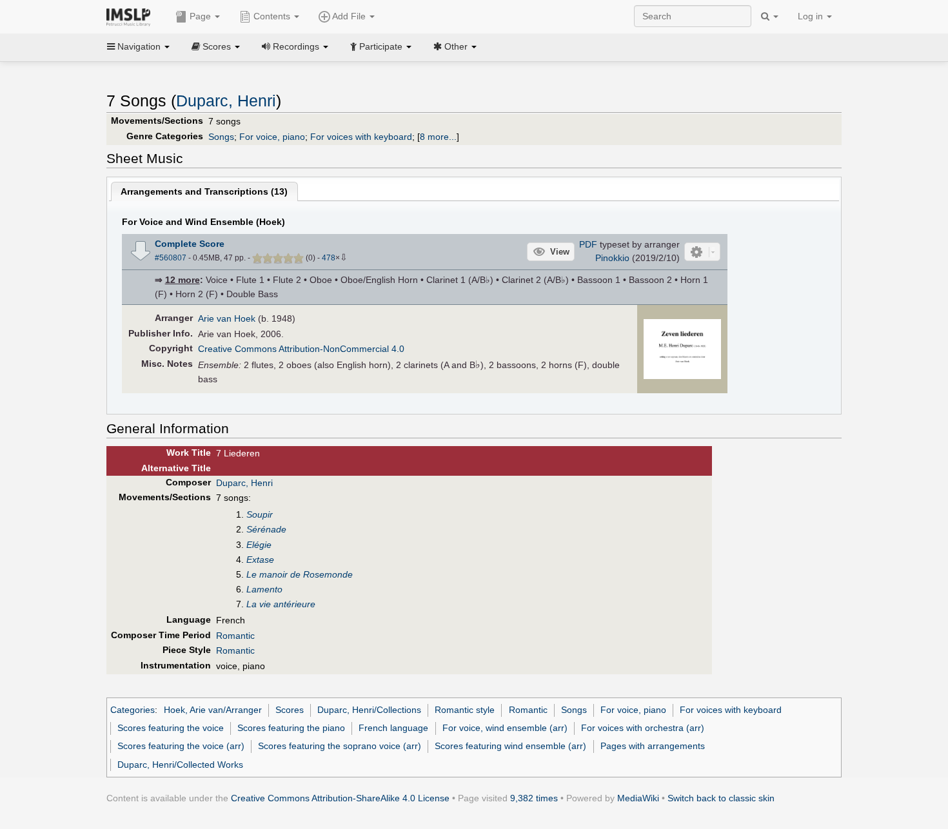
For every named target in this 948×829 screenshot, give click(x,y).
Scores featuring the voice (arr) (180, 746)
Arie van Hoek (226, 318)
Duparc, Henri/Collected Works (180, 764)
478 (328, 257)
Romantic (235, 635)
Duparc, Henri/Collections (369, 710)
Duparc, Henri (226, 101)
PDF (588, 244)
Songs (221, 137)
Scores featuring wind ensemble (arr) (510, 746)
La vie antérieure (280, 604)
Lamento (264, 589)
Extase (260, 559)
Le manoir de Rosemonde (299, 574)
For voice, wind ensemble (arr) (505, 728)
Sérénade (266, 529)
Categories (132, 710)
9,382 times (534, 798)
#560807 (170, 257)
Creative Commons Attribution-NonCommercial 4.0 (301, 349)
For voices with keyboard (361, 137)
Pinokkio (612, 258)
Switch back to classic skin (721, 798)
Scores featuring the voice (170, 728)
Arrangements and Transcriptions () (204, 191)
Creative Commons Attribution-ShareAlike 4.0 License (340, 798)
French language (393, 728)
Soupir (259, 514)
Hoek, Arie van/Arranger (213, 710)
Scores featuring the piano (291, 728)
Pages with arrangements (652, 746)
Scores (289, 710)
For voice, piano (272, 137)
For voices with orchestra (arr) (642, 728)
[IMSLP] (131, 16)
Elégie (259, 545)
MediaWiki (638, 798)
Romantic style (465, 710)
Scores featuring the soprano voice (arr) (339, 746)
